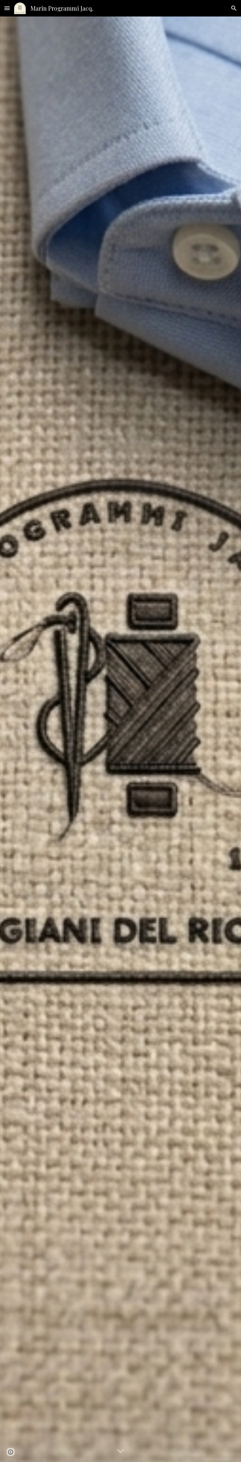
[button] (7, 8)
